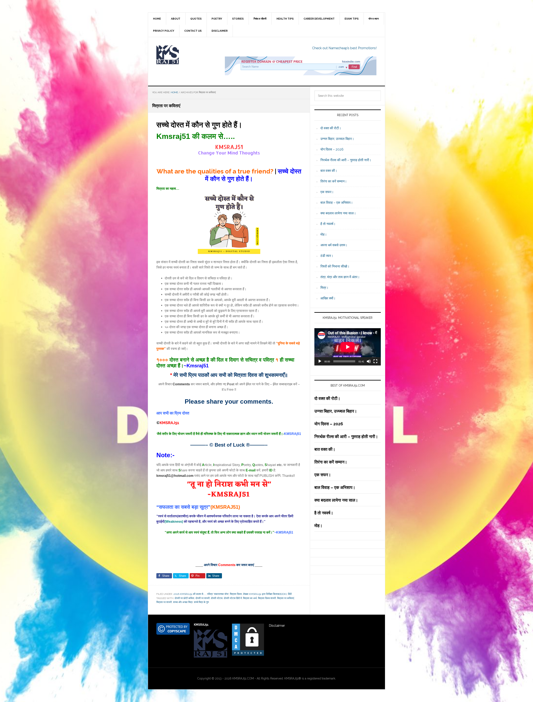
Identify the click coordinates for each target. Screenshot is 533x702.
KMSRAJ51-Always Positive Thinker (183, 54)
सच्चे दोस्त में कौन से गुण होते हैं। (199, 124)
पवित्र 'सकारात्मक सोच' (218, 594)
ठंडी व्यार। (326, 256)
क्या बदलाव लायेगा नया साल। (338, 213)
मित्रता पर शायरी (164, 602)
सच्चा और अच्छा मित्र (183, 602)
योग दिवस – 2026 (332, 149)
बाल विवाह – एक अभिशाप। (336, 203)
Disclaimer (277, 626)
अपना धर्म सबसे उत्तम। (333, 245)
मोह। (323, 234)
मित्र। (324, 288)
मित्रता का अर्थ (250, 598)
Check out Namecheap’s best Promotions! (344, 48)
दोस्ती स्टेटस (217, 598)
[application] (347, 346)
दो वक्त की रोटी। (330, 128)
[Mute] (369, 361)
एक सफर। (327, 192)
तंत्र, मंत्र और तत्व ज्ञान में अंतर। (340, 277)
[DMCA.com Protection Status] (248, 654)
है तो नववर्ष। (328, 224)
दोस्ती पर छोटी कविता (184, 598)
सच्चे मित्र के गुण (201, 602)
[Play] (320, 361)
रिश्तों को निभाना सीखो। (335, 266)
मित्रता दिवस (236, 594)
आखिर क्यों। (328, 298)
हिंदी (290, 594)
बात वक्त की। (328, 171)
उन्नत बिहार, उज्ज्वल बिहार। (337, 139)
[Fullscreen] (375, 361)
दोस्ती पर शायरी (203, 598)
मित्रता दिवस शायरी (267, 598)
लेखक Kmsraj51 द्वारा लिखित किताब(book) (265, 594)
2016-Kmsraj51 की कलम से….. (189, 594)
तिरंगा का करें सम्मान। (333, 181)
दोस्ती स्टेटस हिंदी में (233, 598)
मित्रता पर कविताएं (285, 598)
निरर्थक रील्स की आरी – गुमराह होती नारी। (345, 160)
